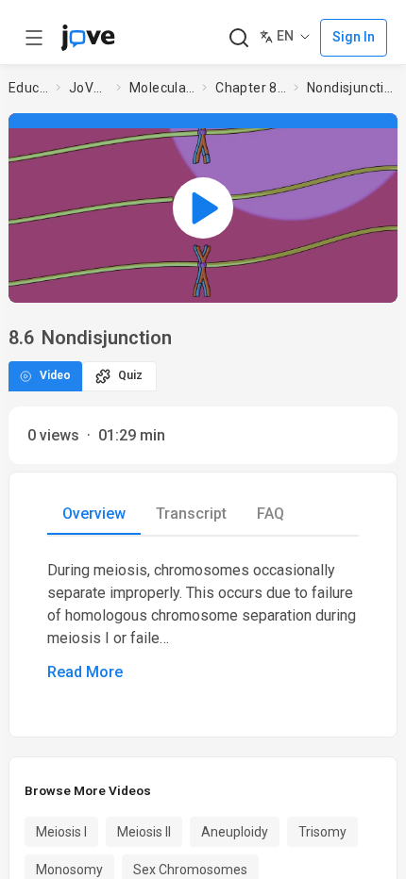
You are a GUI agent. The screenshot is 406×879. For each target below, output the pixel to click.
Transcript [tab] (191, 513)
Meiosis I (61, 831)
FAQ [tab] (270, 513)
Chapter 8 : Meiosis (250, 87)
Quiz (130, 375)
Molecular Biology (162, 87)
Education (28, 87)
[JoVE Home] (87, 38)
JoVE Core (89, 87)
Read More (85, 672)
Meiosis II (144, 831)
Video (55, 375)
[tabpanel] (203, 621)
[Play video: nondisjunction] (203, 207)
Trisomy (322, 831)
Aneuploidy (234, 831)
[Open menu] (34, 38)
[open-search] (238, 38)
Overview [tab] (94, 513)
